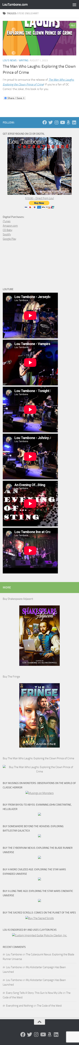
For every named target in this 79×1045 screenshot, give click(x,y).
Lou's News (10, 60)
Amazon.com (10, 225)
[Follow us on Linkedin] (74, 122)
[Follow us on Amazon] (68, 122)
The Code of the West (49, 1005)
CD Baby (7, 230)
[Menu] (74, 4)
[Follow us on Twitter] (50, 122)
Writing (23, 60)
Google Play (9, 239)
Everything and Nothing (19, 1005)
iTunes (6, 221)
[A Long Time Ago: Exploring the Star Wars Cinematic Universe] (39, 901)
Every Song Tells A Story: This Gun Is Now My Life (34, 993)
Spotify (7, 234)
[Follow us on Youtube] (62, 122)
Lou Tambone (14, 954)
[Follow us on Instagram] (56, 122)
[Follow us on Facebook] (44, 122)
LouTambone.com (15, 4)
